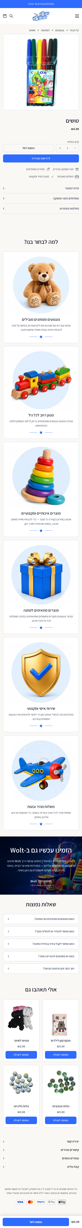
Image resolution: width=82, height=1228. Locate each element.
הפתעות (45, 30)
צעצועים (59, 30)
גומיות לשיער (21, 1041)
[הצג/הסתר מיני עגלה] (4, 16)
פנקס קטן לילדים (61, 1041)
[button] (74, 38)
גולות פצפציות (60, 1106)
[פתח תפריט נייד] (77, 16)
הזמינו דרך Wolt (41, 881)
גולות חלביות (21, 1106)
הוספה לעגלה (60, 1054)
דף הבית (74, 30)
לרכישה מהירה (41, 158)
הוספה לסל (36, 1222)
